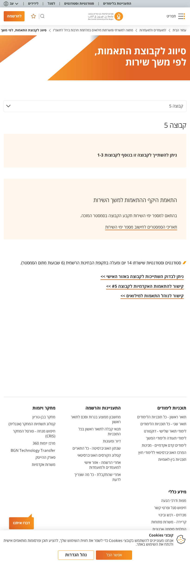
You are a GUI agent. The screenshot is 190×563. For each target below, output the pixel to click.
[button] (175, 16)
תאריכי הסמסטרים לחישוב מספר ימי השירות (141, 227)
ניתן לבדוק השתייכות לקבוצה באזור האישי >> (142, 276)
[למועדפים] (33, 16)
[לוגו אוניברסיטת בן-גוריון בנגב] (105, 16)
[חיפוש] (42, 16)
